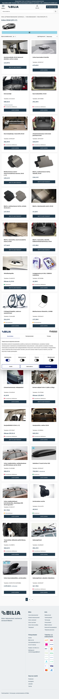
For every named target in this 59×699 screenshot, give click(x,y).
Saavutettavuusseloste (51, 627)
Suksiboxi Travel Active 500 (41, 463)
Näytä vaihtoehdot (15, 67)
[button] (3, 7)
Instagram (31, 681)
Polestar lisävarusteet (34, 617)
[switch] (22, 360)
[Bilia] (13, 7)
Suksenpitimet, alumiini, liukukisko (44, 578)
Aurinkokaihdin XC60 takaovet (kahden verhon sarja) (13, 58)
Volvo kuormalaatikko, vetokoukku (15, 578)
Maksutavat (48, 615)
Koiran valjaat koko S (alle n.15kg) (43, 387)
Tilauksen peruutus (49, 630)
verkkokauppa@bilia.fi (34, 652)
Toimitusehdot (48, 617)
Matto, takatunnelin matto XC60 (43, 206)
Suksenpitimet (37, 540)
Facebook (30, 679)
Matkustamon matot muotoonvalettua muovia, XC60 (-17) (14, 173)
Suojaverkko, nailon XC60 (41, 425)
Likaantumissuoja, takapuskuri (14, 387)
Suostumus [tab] (10, 336)
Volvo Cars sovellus (33, 625)
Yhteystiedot (48, 622)
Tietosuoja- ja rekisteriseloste (17, 693)
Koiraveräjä (7, 94)
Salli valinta (29, 366)
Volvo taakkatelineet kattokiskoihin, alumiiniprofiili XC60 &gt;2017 (13, 502)
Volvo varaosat (32, 620)
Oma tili (37, 8)
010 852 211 (35, 647)
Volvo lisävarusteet (33, 615)
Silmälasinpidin (9, 273)
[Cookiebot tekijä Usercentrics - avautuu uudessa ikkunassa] (50, 331)
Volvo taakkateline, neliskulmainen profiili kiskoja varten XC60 (15, 464)
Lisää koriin (44, 70)
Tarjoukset (31, 627)
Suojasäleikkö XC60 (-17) (12, 425)
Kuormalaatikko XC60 (39, 94)
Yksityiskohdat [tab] (29, 336)
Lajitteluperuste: (41, 36)
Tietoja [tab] (49, 336)
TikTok (30, 686)
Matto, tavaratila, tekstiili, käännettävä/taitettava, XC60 (42, 240)
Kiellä (10, 366)
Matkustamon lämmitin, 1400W (42, 311)
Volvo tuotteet (32, 622)
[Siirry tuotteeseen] (15, 47)
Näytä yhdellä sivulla (6, 36)
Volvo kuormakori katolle (41, 57)
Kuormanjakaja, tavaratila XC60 (14, 134)
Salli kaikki (48, 366)
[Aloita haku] (56, 11)
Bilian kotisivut (48, 625)
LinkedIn (30, 684)
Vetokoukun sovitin (39, 501)
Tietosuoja (47, 620)
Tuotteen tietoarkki (8, 105)
